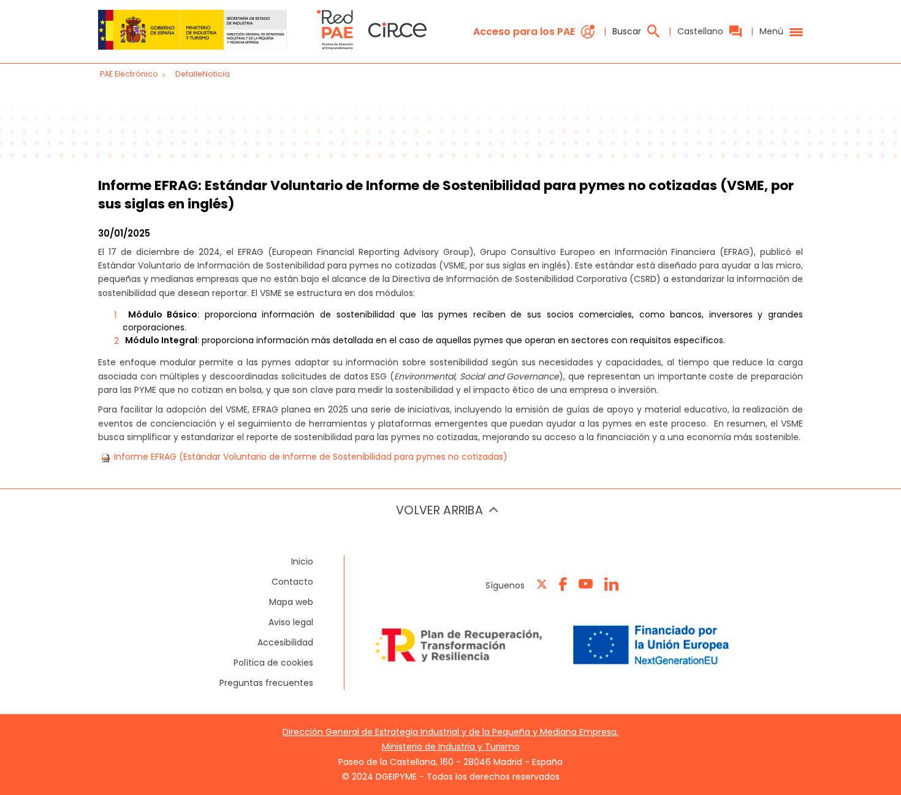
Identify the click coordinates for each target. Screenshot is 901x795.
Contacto (292, 582)
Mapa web (291, 602)
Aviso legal (290, 622)
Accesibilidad (285, 642)
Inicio (302, 561)
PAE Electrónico (129, 74)
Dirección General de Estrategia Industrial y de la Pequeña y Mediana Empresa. (450, 732)
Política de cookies (273, 662)
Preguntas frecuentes (266, 683)
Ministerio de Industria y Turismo (451, 746)
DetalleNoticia (202, 74)
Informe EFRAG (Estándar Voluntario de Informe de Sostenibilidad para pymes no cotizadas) (311, 457)
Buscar (626, 31)
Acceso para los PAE (524, 32)
